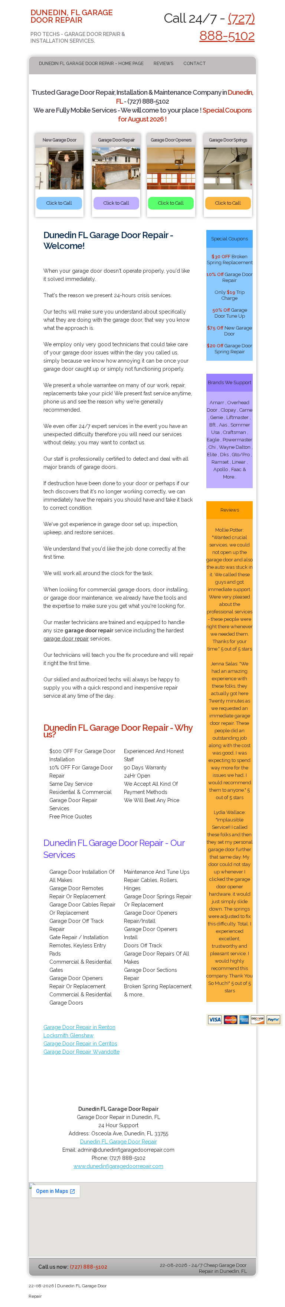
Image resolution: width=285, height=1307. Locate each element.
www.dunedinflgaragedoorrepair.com (118, 1166)
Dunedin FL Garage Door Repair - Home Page (91, 63)
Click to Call (59, 203)
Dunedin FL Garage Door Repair (118, 1142)
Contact (194, 63)
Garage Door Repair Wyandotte (81, 1052)
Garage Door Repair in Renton (79, 1027)
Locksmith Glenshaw (68, 1035)
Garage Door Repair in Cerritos (80, 1044)
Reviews (163, 63)
